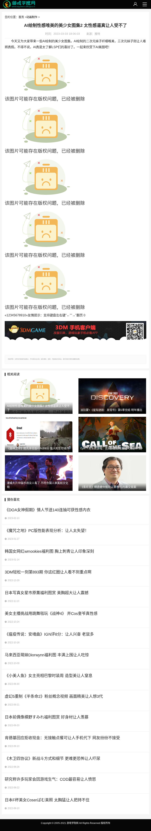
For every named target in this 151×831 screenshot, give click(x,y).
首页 (21, 17)
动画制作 (31, 17)
